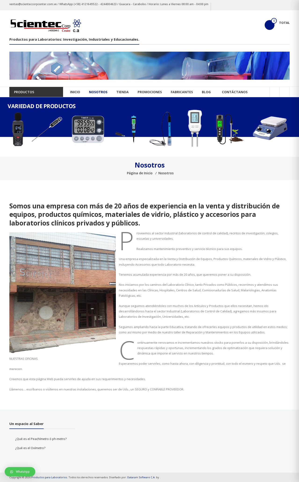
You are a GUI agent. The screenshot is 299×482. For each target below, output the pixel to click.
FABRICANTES (182, 92)
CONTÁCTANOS (235, 92)
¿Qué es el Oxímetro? (30, 448)
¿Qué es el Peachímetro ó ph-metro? (41, 439)
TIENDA (122, 92)
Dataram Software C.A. (141, 477)
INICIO (75, 92)
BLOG (206, 92)
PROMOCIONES (150, 92)
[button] (20, 471)
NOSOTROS (98, 92)
